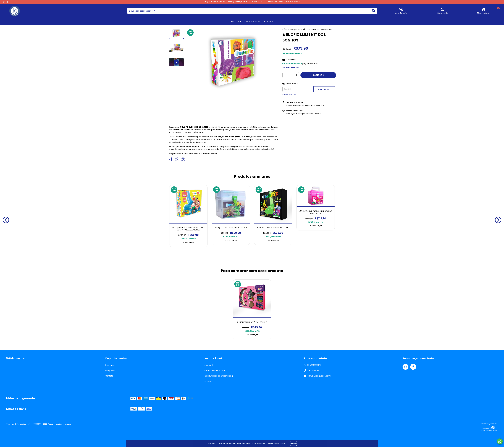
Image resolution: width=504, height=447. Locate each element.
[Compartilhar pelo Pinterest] (183, 160)
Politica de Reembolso (214, 370)
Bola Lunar (236, 21)
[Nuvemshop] (489, 424)
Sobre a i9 (209, 365)
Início (284, 29)
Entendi (293, 443)
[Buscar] (374, 11)
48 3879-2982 (314, 370)
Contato (268, 21)
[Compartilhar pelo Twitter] (177, 160)
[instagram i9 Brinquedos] (4, 2)
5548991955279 (314, 365)
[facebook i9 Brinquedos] (7, 2)
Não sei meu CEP (289, 94)
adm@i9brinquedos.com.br (319, 376)
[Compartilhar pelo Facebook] (171, 160)
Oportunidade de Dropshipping (218, 376)
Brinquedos (252, 21)
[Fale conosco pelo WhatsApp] (500, 441)
